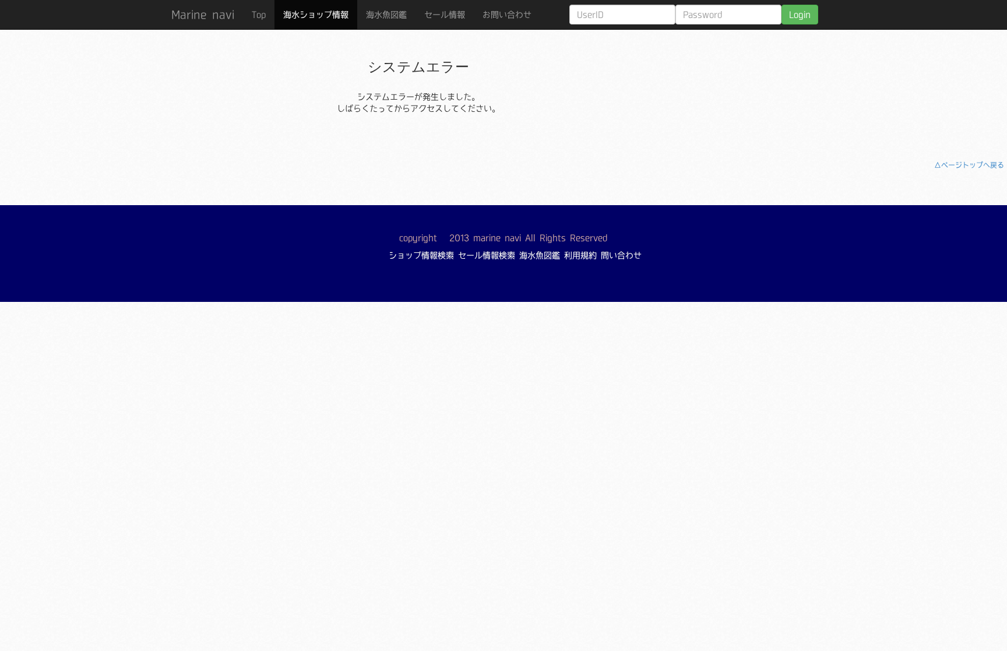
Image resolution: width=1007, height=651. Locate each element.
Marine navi (202, 14)
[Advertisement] (770, 84)
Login (800, 14)
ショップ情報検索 (421, 255)
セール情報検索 (486, 255)
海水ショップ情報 (315, 14)
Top (259, 14)
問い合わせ (621, 255)
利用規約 (580, 255)
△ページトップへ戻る (969, 164)
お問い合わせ (507, 14)
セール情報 (444, 14)
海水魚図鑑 (386, 14)
